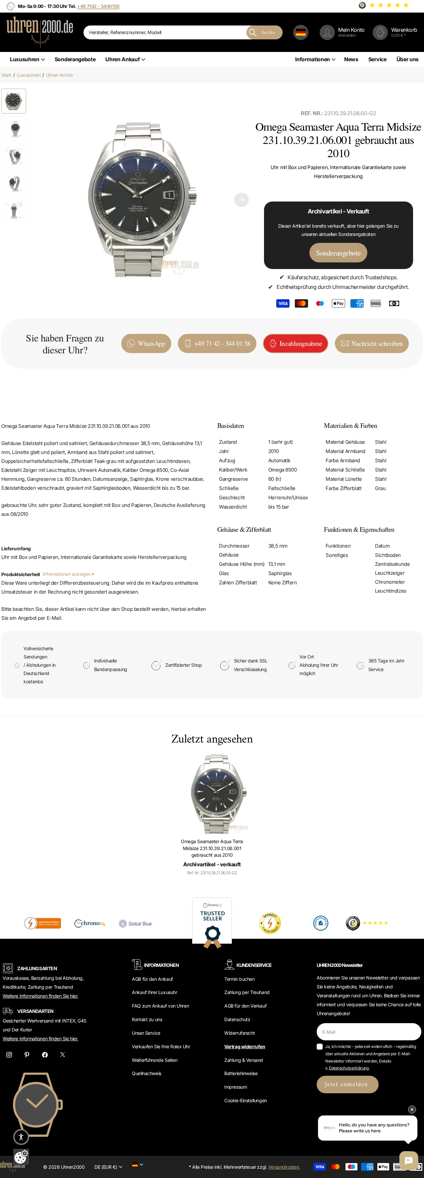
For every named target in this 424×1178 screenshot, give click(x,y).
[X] (62, 1054)
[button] (241, 200)
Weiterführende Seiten (154, 1060)
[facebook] (44, 1054)
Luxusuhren (24, 59)
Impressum (235, 1087)
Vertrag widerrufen (244, 1046)
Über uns (408, 59)
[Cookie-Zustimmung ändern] (21, 1157)
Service (377, 59)
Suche (268, 32)
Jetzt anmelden (347, 1084)
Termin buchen (239, 979)
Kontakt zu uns (147, 1019)
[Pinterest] (27, 1054)
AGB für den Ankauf (152, 979)
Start (6, 75)
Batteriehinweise (240, 1073)
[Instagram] (9, 1054)
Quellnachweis (146, 1073)
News (351, 59)
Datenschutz (237, 1019)
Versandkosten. (284, 1167)
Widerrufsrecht (239, 1033)
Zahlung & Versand (243, 1060)
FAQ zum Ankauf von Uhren (160, 1006)
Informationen (312, 59)
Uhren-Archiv (59, 75)
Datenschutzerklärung (349, 1067)
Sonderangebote (75, 59)
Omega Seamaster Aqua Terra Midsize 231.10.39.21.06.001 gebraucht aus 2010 (212, 848)
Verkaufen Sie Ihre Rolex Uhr (161, 1046)
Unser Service (146, 1033)
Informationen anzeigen (67, 574)
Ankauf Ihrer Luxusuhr (154, 992)
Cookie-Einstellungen (245, 1100)
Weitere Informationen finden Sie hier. (40, 996)
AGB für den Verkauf (245, 1006)
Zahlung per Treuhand (247, 992)
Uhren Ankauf (122, 59)
